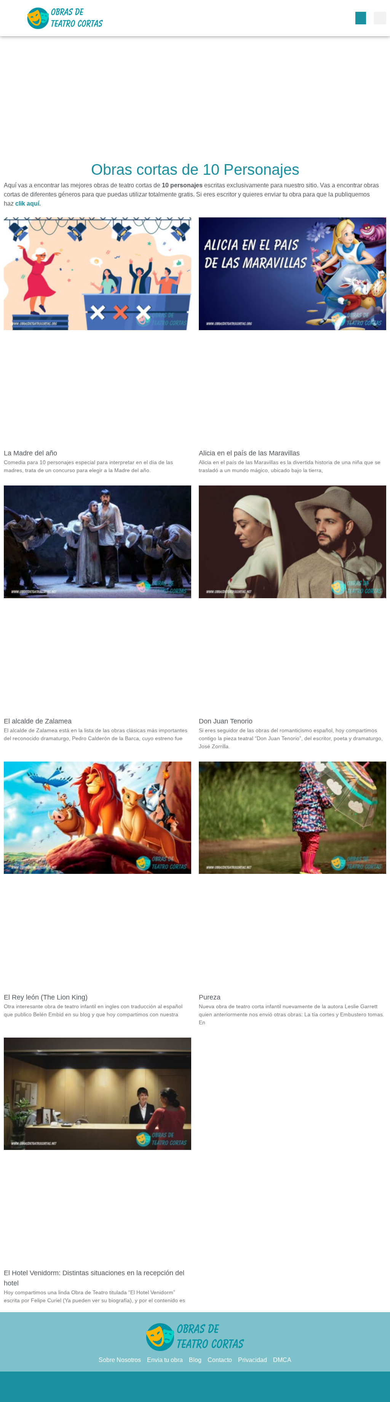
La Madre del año (30, 453)
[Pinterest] (195, 1390)
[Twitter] (179, 1390)
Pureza (210, 997)
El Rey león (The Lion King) (46, 997)
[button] (360, 18)
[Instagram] (210, 1390)
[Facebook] (164, 1390)
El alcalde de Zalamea (38, 721)
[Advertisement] (195, 101)
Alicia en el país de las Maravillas (249, 453)
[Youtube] (225, 1390)
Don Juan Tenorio (226, 721)
